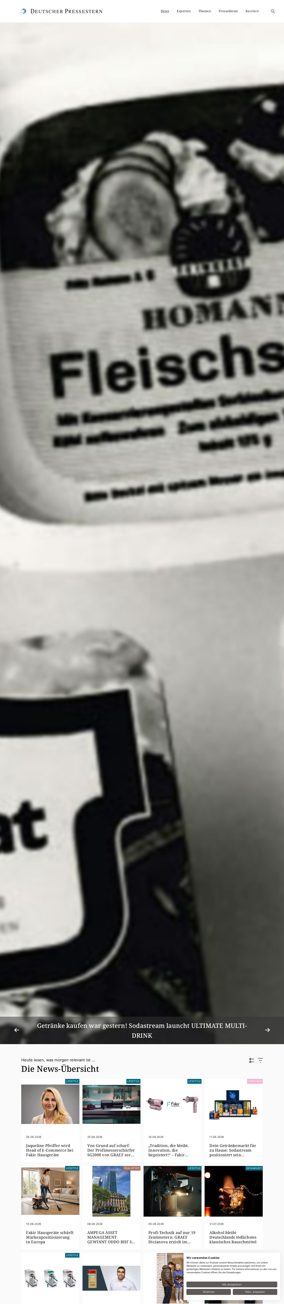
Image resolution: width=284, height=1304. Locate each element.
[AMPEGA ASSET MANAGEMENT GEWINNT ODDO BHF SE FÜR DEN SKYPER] (111, 1191)
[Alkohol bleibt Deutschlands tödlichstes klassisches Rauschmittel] (234, 1191)
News (165, 11)
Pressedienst (228, 11)
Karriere (252, 11)
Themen (205, 11)
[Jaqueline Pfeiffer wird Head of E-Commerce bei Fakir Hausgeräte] (50, 1104)
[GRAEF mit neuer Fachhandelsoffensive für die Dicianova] (50, 1278)
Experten (184, 11)
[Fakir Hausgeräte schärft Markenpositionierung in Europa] (50, 1191)
